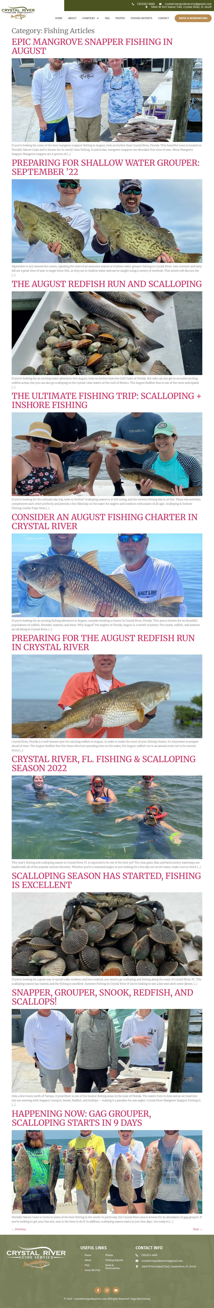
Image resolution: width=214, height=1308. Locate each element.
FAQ (107, 18)
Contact (163, 18)
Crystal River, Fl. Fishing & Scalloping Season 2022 (104, 763)
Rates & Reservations (193, 18)
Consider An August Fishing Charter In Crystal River (105, 522)
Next (197, 1229)
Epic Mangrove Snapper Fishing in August (92, 46)
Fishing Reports (141, 18)
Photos (120, 18)
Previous (19, 1229)
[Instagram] (107, 1290)
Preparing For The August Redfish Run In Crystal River (103, 642)
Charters (88, 18)
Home (58, 18)
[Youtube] (116, 1290)
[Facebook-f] (97, 1290)
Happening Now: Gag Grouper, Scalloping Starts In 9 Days (81, 1118)
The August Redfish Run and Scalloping (107, 284)
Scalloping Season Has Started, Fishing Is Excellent (106, 880)
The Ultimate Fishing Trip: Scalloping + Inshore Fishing (107, 400)
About (72, 18)
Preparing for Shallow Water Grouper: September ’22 (106, 167)
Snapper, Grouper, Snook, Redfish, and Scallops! (102, 997)
